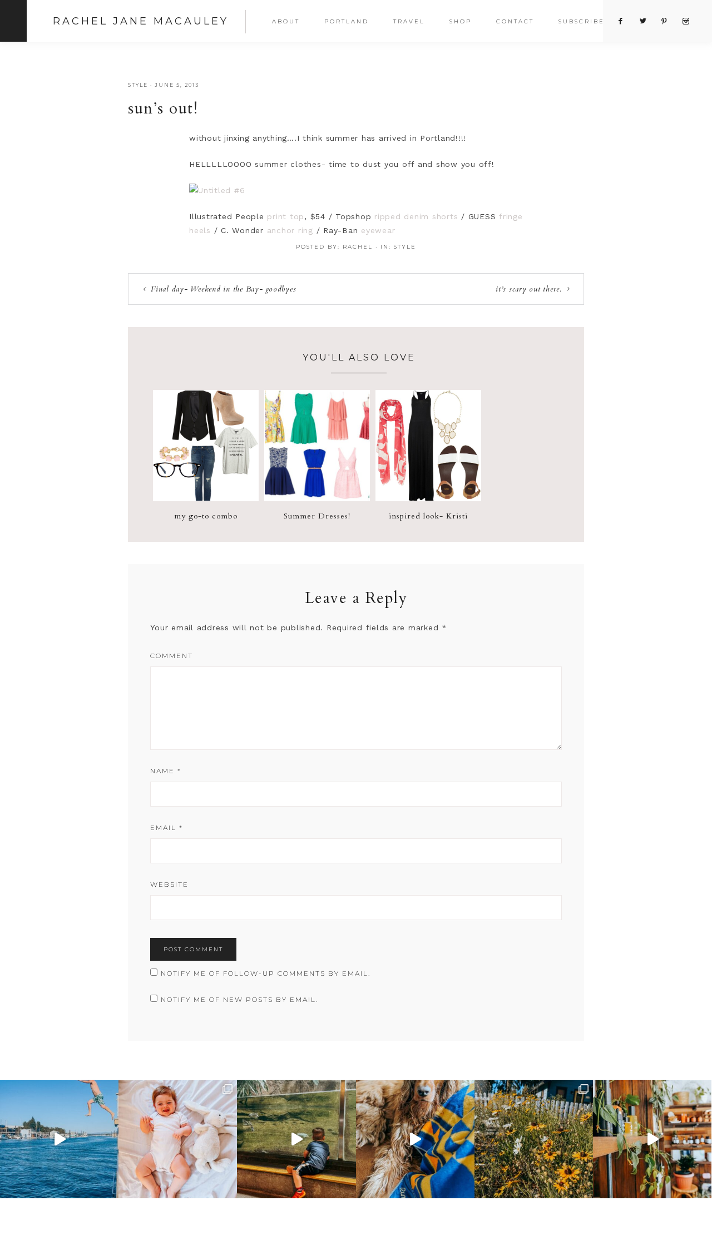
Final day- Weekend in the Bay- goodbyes (223, 289)
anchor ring (290, 230)
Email (166, 827)
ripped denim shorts (416, 216)
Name (165, 771)
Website (169, 884)
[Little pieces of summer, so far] (533, 1139)
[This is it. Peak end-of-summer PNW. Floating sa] (59, 1139)
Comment (171, 655)
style (138, 85)
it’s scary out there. (528, 289)
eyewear (378, 230)
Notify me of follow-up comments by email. (265, 973)
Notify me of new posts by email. (239, 999)
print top (285, 216)
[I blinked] (296, 1139)
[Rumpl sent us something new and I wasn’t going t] (415, 1139)
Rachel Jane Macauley (141, 21)
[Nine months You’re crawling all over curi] (177, 1139)
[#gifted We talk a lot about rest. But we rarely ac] (652, 1139)
